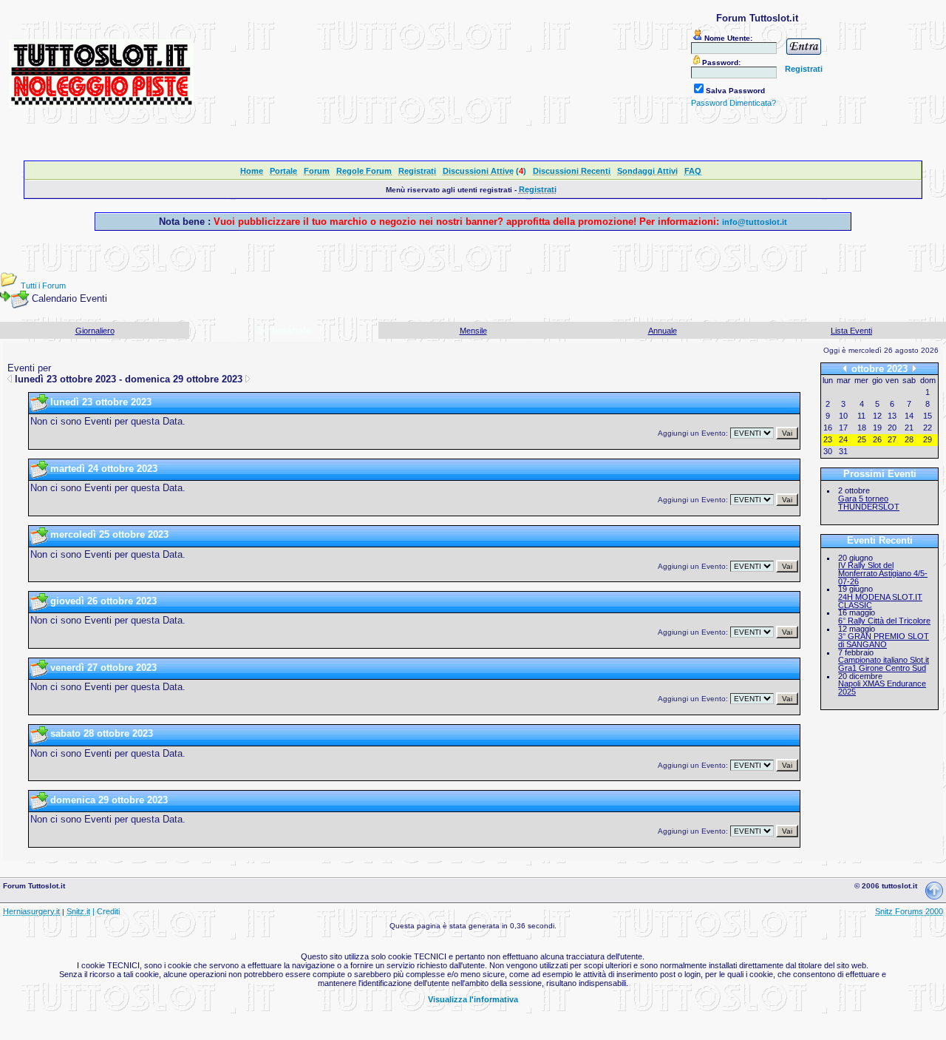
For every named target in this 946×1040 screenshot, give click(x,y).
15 (927, 415)
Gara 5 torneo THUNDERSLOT (868, 502)
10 (843, 415)
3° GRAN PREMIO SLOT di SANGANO (883, 640)
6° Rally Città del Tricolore (884, 620)
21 (909, 427)
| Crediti (106, 911)
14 (909, 415)
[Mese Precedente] (845, 369)
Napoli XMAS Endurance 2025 (882, 687)
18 (861, 427)
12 (877, 415)
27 (892, 439)
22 (927, 427)
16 (827, 427)
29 (927, 439)
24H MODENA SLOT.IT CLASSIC (880, 601)
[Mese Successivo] (914, 369)
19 (877, 427)
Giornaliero (95, 330)
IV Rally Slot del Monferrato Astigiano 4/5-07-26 (883, 573)
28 (909, 439)
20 (892, 427)
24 (843, 439)
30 (827, 451)
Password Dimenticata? (733, 102)
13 (892, 415)
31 (843, 451)
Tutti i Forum (43, 285)
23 (827, 439)
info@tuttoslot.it (754, 221)
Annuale (662, 330)
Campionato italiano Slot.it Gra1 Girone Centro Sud (883, 663)
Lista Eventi (851, 330)
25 (861, 439)
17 (843, 427)
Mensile (473, 330)
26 (877, 439)
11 (861, 415)
